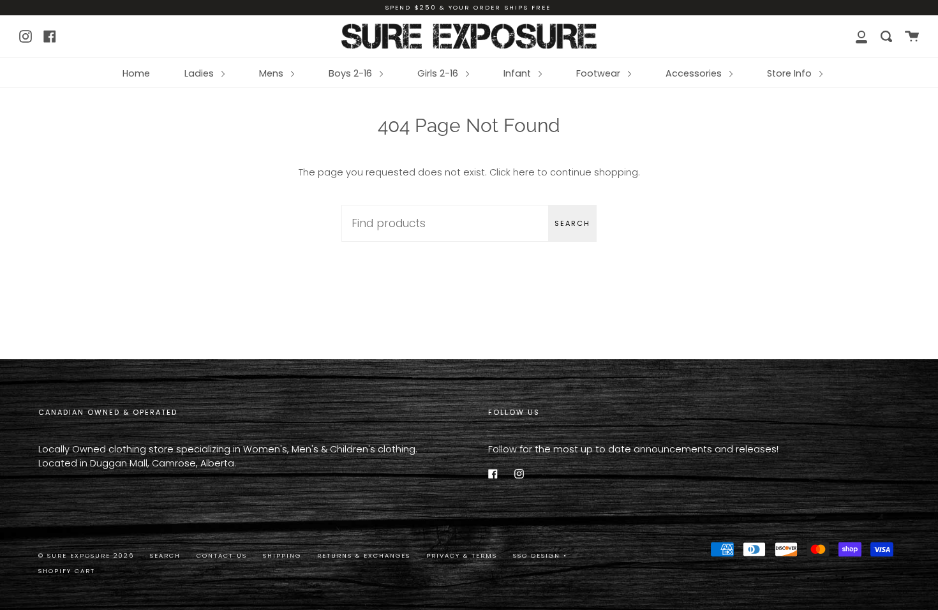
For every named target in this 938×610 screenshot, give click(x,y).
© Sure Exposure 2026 (86, 555)
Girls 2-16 (439, 73)
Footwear (599, 73)
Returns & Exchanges (363, 555)
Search (572, 223)
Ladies (200, 73)
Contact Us (222, 555)
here (524, 172)
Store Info (790, 73)
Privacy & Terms (461, 555)
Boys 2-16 (352, 73)
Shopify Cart (66, 571)
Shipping (282, 555)
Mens (272, 73)
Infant (518, 73)
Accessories (695, 73)
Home (136, 73)
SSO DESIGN (538, 555)
